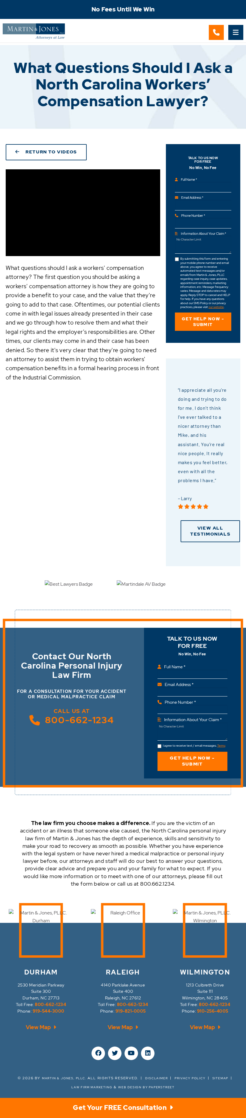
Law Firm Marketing (91, 1087)
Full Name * (189, 179)
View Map (39, 1027)
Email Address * (192, 197)
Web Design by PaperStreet (146, 1087)
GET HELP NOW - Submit (203, 321)
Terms (221, 746)
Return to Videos (50, 152)
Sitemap (220, 1078)
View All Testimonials (210, 531)
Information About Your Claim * (203, 233)
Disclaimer (156, 1078)
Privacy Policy (190, 1078)
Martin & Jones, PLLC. (64, 1078)
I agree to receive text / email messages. (194, 746)
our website (216, 307)
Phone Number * (193, 215)
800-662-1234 (79, 720)
